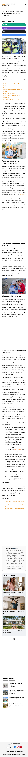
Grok (4, 31)
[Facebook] (15, 748)
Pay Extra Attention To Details (11, 99)
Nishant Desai (12, 18)
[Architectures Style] (14, 744)
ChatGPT (5, 24)
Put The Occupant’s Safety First (11, 84)
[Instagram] (18, 748)
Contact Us (13, 751)
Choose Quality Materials (10, 93)
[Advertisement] (14, 226)
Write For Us (20, 751)
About (7, 751)
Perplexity (5, 28)
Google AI (5, 35)
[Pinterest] (21, 748)
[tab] (5, 679)
